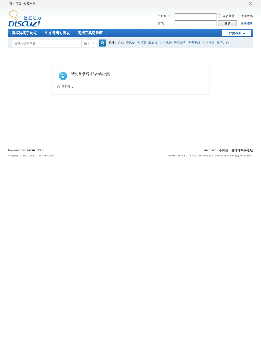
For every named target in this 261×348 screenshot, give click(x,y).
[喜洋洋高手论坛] (24, 26)
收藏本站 (29, 3)
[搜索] (102, 43)
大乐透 (141, 43)
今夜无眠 (194, 43)
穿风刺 (130, 43)
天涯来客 (180, 43)
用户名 (162, 16)
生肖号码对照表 (57, 33)
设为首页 (15, 3)
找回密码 (247, 16)
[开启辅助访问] (245, 3)
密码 (161, 23)
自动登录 (228, 16)
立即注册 (247, 23)
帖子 (87, 43)
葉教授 (153, 43)
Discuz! (30, 150)
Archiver (210, 150)
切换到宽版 (250, 3)
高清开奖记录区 (90, 33)
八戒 (121, 43)
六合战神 (166, 43)
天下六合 (223, 43)
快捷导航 (235, 33)
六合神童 (208, 43)
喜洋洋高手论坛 (24, 33)
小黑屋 (223, 150)
